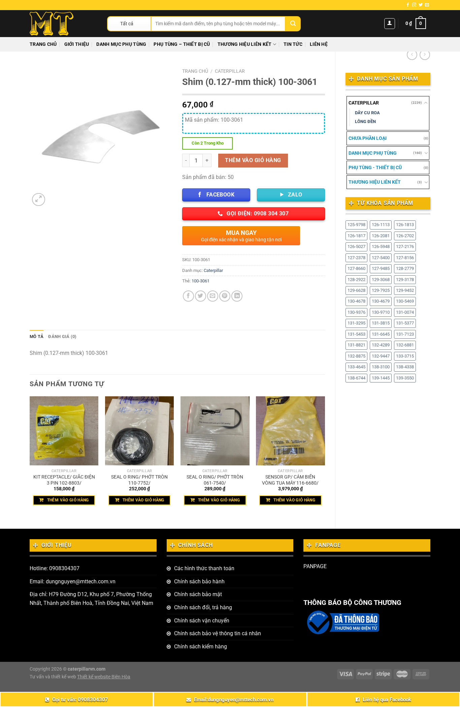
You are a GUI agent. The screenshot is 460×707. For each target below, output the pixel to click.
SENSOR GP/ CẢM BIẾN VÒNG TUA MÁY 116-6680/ (290, 480)
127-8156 (405, 257)
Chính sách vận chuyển (201, 620)
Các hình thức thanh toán (204, 568)
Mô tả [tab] (36, 336)
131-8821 (356, 344)
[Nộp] (293, 23)
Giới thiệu (76, 44)
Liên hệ (319, 44)
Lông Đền (365, 121)
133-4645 (356, 366)
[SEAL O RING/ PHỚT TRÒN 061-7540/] (215, 430)
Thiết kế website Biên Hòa (103, 677)
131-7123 (405, 334)
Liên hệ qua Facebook (387, 700)
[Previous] (30, 457)
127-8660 (356, 268)
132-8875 (356, 356)
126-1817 (356, 235)
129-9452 (405, 290)
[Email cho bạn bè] (212, 296)
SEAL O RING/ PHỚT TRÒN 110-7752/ (139, 480)
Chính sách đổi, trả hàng (203, 607)
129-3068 (381, 279)
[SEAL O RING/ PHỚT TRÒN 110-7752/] (139, 430)
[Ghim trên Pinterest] (224, 296)
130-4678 (356, 301)
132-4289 (381, 344)
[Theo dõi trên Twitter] (421, 5)
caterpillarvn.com (86, 669)
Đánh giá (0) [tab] (62, 336)
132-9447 (381, 356)
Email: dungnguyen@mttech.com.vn (73, 581)
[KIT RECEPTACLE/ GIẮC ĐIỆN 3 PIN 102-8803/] (64, 430)
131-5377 (405, 323)
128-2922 (356, 279)
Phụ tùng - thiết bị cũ (375, 167)
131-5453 (356, 334)
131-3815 (381, 323)
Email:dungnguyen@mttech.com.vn (233, 700)
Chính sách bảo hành (199, 581)
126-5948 (381, 246)
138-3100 (381, 366)
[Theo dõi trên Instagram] (414, 5)
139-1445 (381, 377)
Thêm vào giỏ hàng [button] (68, 500)
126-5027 (356, 246)
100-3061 (200, 280)
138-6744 (356, 377)
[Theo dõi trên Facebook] (408, 5)
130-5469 (405, 301)
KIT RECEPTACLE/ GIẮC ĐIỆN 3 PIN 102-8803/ (64, 480)
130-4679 (381, 301)
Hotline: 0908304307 (54, 568)
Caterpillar (364, 102)
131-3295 (356, 323)
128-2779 (405, 268)
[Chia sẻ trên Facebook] (188, 296)
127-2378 (356, 257)
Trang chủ (43, 44)
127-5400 (381, 257)
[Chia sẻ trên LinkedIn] (236, 296)
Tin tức (293, 44)
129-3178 (405, 279)
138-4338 (405, 366)
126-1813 (405, 224)
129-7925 (381, 290)
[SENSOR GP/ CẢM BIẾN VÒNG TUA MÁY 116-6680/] (290, 430)
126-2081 (381, 235)
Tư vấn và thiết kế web (53, 677)
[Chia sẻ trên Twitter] (200, 296)
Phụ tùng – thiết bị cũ (182, 44)
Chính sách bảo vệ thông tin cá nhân (217, 633)
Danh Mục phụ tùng (121, 44)
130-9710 (381, 312)
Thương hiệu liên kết (245, 44)
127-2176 (405, 246)
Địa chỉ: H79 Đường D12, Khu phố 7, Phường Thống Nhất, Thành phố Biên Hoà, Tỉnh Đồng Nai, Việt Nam (91, 598)
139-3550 (405, 377)
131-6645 (381, 334)
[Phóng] (38, 199)
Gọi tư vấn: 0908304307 (80, 700)
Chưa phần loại (368, 138)
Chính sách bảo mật (198, 594)
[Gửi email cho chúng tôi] (427, 5)
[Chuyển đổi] (426, 102)
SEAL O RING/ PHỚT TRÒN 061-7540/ (215, 480)
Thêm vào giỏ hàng (253, 160)
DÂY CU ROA (367, 112)
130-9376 (356, 312)
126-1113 (381, 224)
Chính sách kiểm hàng (200, 646)
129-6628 (356, 290)
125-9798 (356, 224)
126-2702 (405, 235)
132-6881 (405, 344)
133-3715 (405, 356)
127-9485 (381, 268)
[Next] (325, 457)
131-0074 (405, 312)
